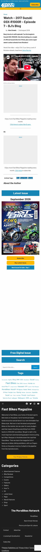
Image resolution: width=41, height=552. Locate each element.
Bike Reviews (8, 474)
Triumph (23, 395)
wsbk (31, 398)
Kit (5, 491)
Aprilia (10, 379)
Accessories (5, 379)
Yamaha (35, 398)
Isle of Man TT (6, 386)
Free (18, 383)
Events (6, 480)
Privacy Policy (24, 548)
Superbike (34, 392)
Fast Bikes (23, 178)
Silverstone (28, 392)
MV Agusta (20, 389)
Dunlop (37, 379)
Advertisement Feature (12, 471)
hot (34, 383)
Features (7, 483)
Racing (19, 392)
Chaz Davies (26, 379)
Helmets (25, 383)
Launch (30, 386)
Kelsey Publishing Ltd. (10, 548)
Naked (25, 389)
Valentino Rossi (7, 398)
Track (14, 395)
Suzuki (30, 178)
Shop (5, 502)
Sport (6, 505)
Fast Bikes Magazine (17, 409)
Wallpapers (21, 398)
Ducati (32, 379)
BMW (18, 379)
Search (35, 367)
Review (23, 392)
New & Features (9, 499)
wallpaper (14, 398)
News (5, 14)
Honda (30, 383)
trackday (18, 395)
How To (6, 488)
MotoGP (13, 389)
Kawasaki (21, 386)
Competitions (8, 477)
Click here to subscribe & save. (20, 124)
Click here (18, 170)
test (11, 395)
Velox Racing (26, 50)
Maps (6, 497)
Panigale (10, 392)
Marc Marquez (35, 386)
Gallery (6, 485)
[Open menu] (20, 9)
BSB (21, 379)
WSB (27, 398)
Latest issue (8, 494)
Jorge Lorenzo (13, 386)
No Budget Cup (35, 389)
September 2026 (20, 199)
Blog (18, 178)
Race (14, 392)
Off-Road (5, 392)
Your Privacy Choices (20, 457)
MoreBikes (6, 389)
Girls (21, 383)
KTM (26, 386)
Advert (20, 85)
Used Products (31, 395)
